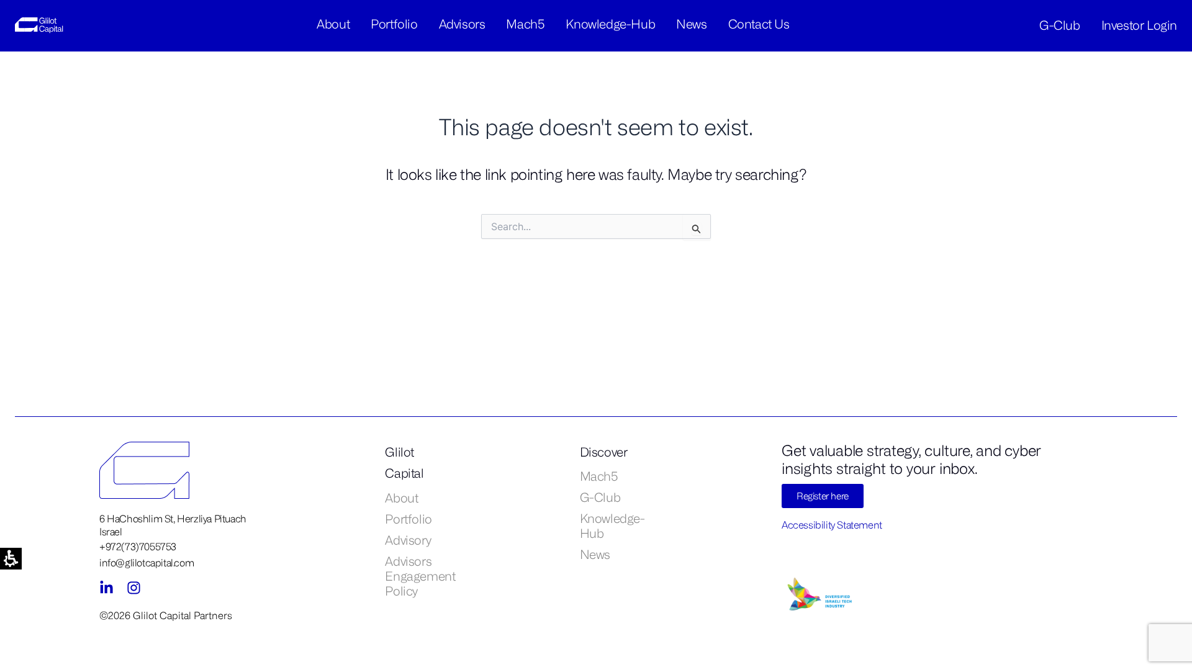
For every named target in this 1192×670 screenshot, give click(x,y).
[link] (41, 25)
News (691, 24)
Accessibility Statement (832, 524)
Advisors (462, 24)
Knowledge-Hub (610, 24)
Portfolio (394, 24)
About (333, 24)
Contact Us (759, 24)
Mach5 (525, 24)
